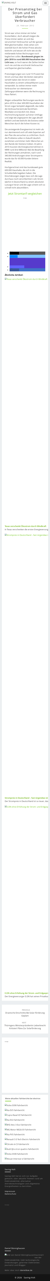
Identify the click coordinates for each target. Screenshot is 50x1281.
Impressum (10, 1191)
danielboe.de (26, 1270)
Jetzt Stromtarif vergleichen (25, 193)
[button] (14, 253)
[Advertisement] (25, 224)
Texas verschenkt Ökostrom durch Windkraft (25, 526)
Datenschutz (10, 1194)
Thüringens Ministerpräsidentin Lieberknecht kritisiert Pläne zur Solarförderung (25, 1025)
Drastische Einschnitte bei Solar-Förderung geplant (25, 1013)
